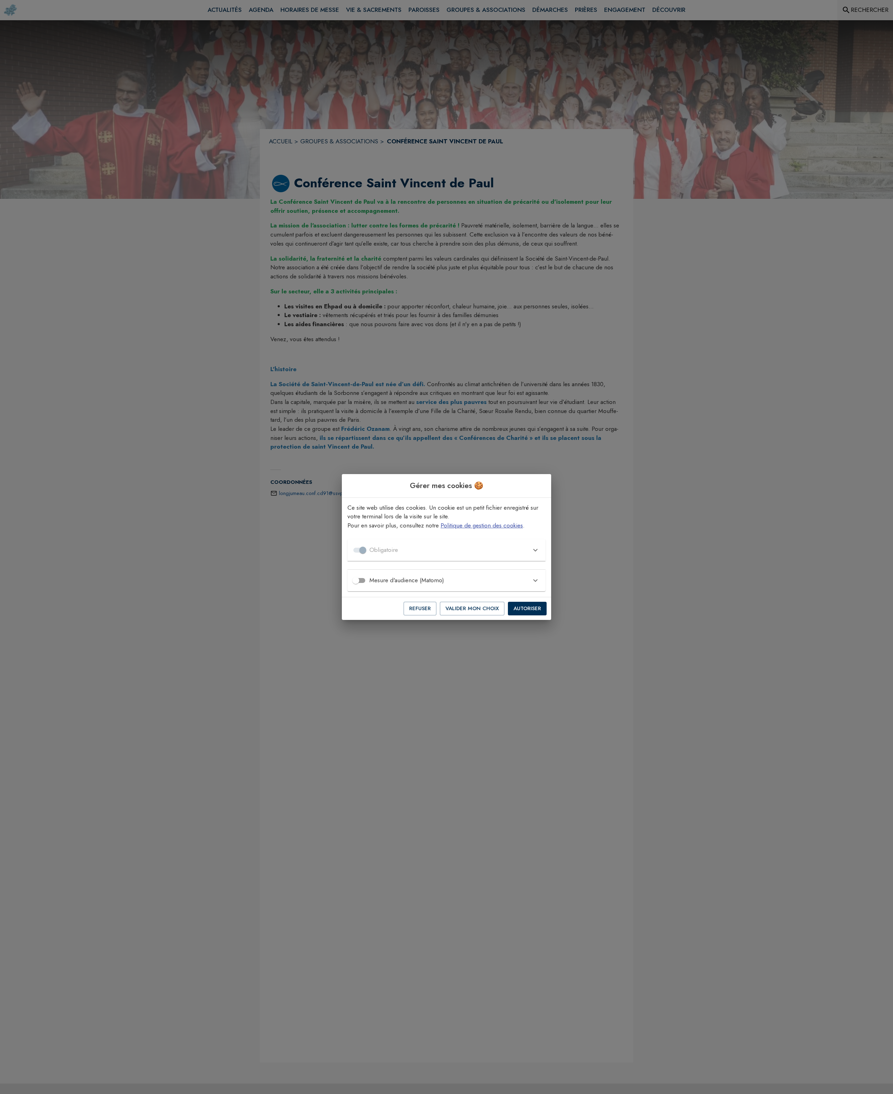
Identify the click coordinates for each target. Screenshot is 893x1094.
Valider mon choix (472, 608)
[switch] (355, 580)
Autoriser (527, 608)
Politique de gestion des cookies (482, 525)
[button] (446, 550)
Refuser (420, 608)
